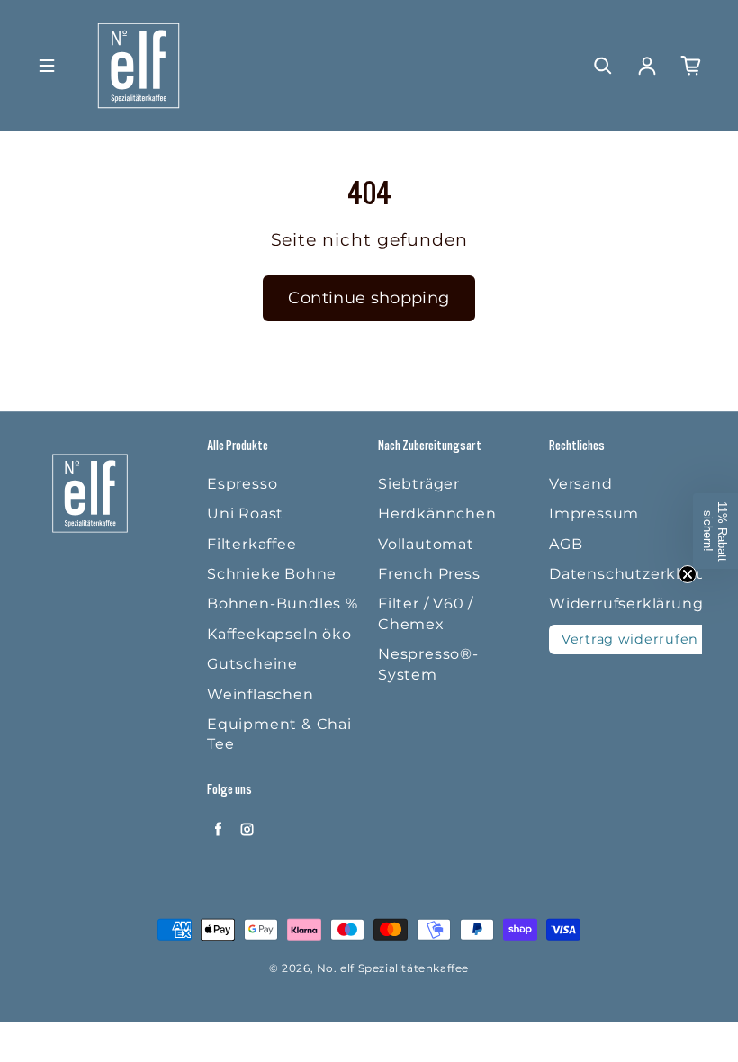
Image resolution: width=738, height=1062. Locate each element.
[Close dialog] (490, 302)
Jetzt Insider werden (369, 858)
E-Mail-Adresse (300, 762)
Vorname (279, 677)
